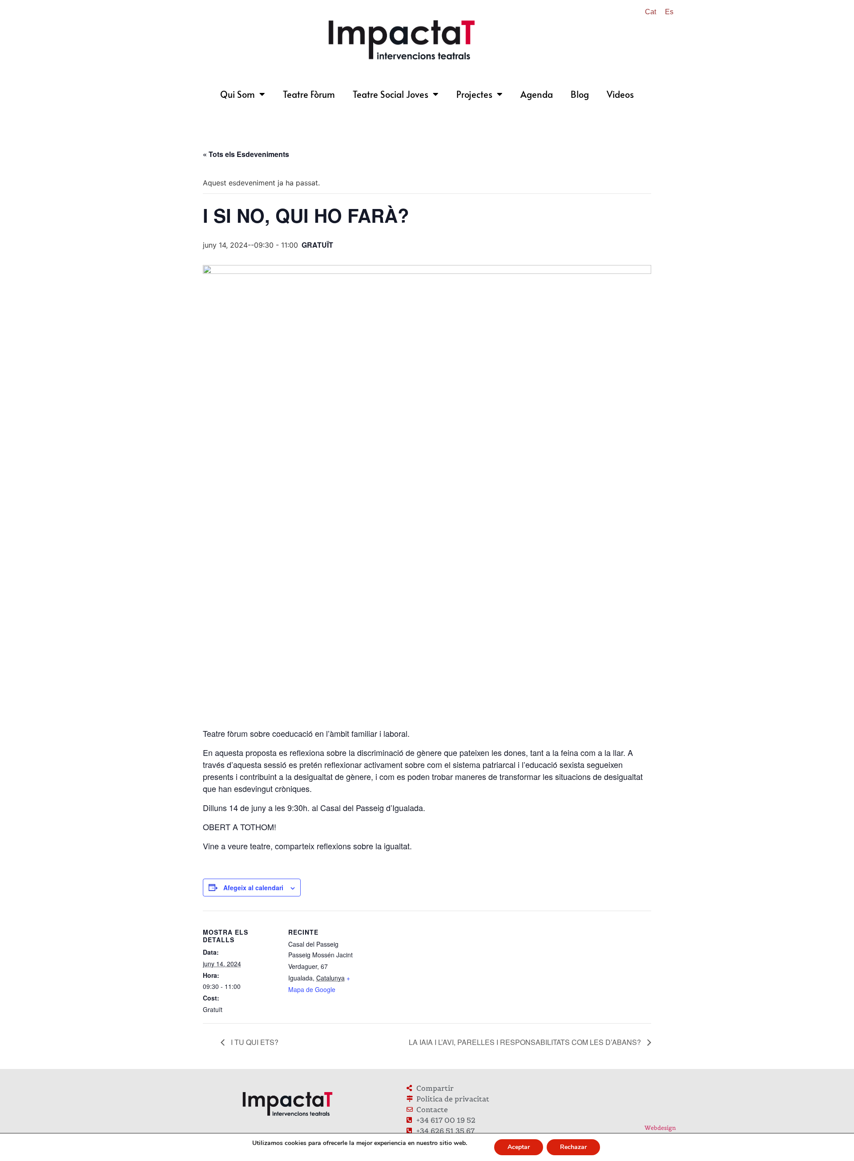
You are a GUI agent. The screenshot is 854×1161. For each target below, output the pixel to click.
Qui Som (237, 94)
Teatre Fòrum (309, 94)
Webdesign (660, 1128)
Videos (620, 94)
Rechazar (573, 1147)
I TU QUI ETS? (253, 1042)
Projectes (474, 94)
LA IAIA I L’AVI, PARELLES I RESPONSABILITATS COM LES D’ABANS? (526, 1042)
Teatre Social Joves (390, 94)
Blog (580, 94)
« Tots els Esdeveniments (246, 154)
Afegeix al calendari (253, 887)
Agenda (536, 94)
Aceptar (519, 1147)
